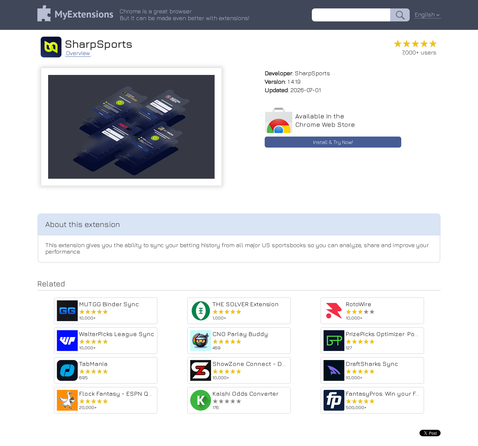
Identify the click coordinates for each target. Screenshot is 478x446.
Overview (78, 53)
